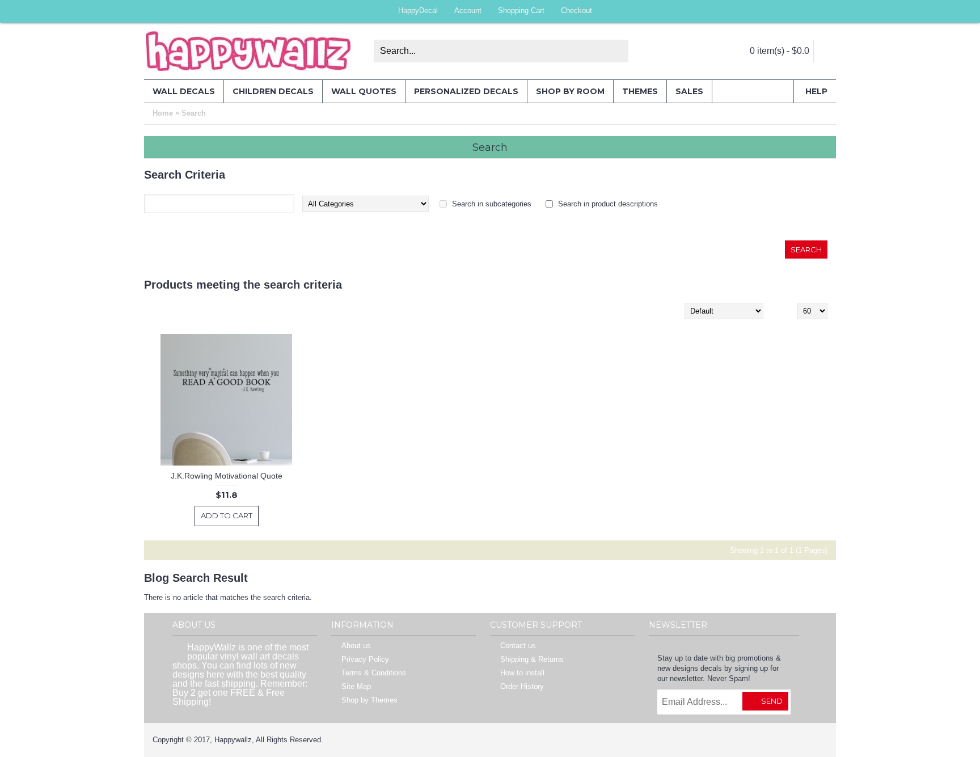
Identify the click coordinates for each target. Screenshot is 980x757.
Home (163, 113)
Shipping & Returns (532, 659)
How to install (522, 673)
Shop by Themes (369, 700)
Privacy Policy (365, 659)
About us (356, 645)
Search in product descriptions (608, 204)
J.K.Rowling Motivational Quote (226, 475)
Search (193, 113)
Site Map (356, 686)
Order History (522, 686)
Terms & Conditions (373, 673)
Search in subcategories (491, 204)
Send (772, 700)
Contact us (518, 645)
